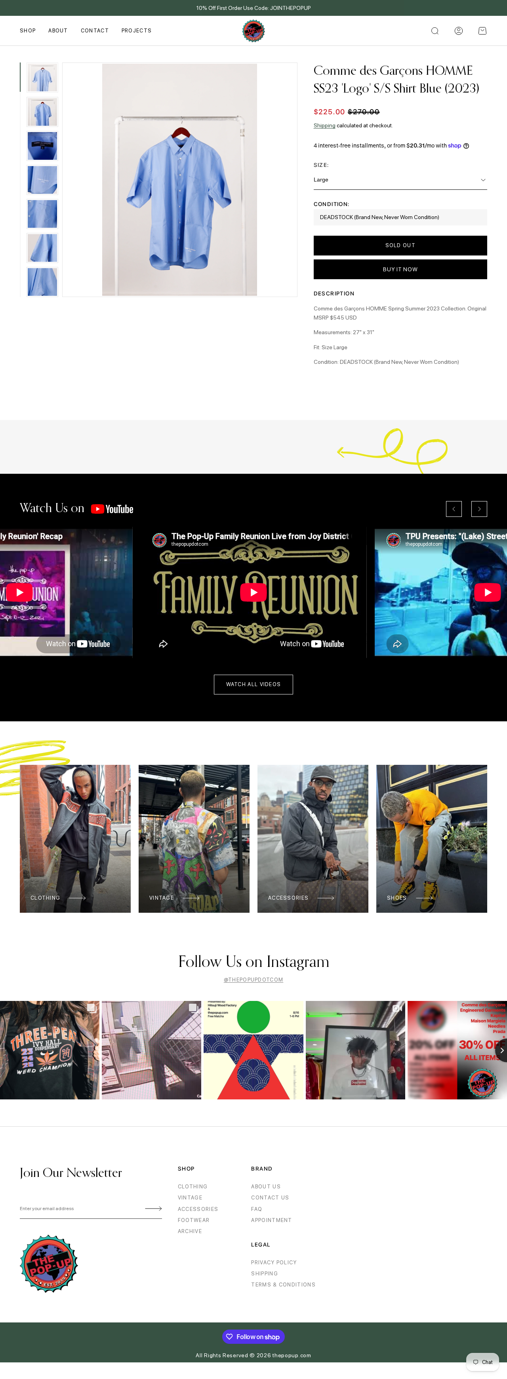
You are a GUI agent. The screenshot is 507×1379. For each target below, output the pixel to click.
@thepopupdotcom (254, 980)
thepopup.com (292, 1355)
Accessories (288, 898)
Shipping (324, 125)
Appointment (271, 1220)
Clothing (45, 898)
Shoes (397, 898)
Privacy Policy (274, 1263)
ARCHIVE (190, 1231)
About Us (265, 1187)
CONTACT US (270, 1198)
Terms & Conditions (283, 1285)
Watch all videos (253, 684)
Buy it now (400, 269)
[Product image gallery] (180, 179)
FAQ (256, 1209)
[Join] (152, 1209)
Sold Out (400, 245)
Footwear (194, 1220)
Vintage (161, 898)
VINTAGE (190, 1198)
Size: (321, 165)
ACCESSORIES (198, 1209)
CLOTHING (193, 1187)
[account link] (458, 31)
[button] (482, 31)
